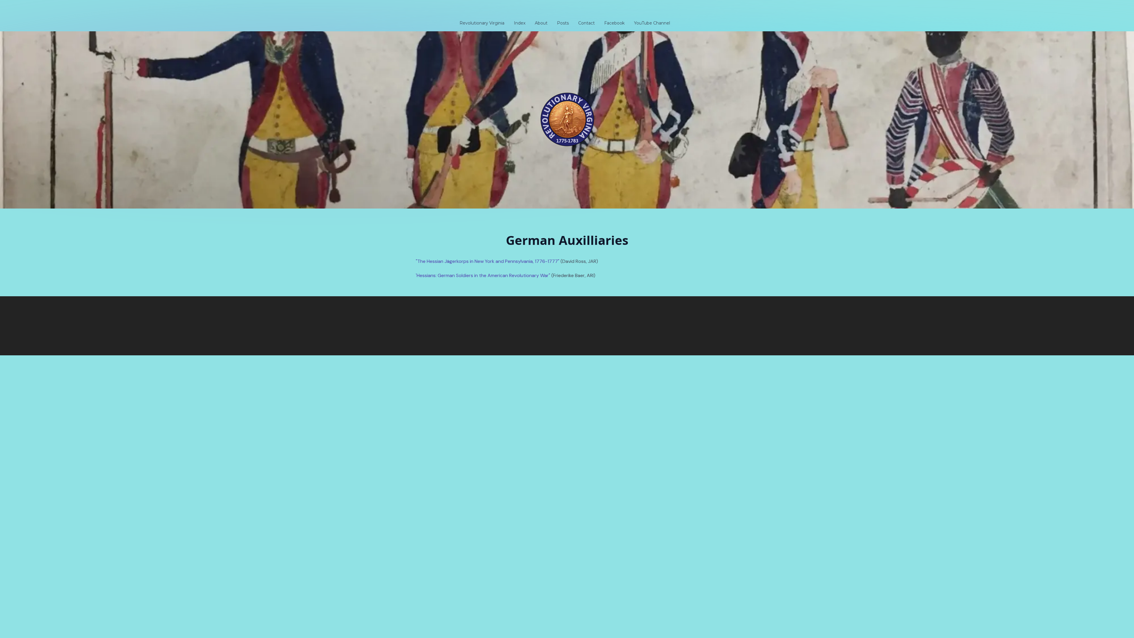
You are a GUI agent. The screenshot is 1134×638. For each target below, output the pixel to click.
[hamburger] (390, 9)
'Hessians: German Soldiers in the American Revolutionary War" (483, 275)
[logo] (567, 10)
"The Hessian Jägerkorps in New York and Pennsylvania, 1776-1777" (487, 261)
